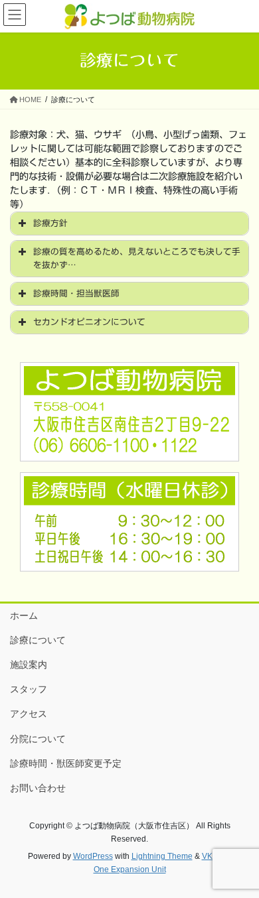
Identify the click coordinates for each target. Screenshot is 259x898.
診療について (38, 640)
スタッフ (28, 689)
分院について (38, 739)
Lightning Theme (162, 856)
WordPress (93, 856)
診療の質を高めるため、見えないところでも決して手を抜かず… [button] (136, 258)
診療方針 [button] (50, 223)
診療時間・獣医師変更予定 (66, 763)
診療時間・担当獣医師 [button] (76, 293)
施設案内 (28, 664)
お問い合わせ (38, 788)
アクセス (28, 713)
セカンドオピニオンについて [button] (89, 322)
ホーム (24, 615)
